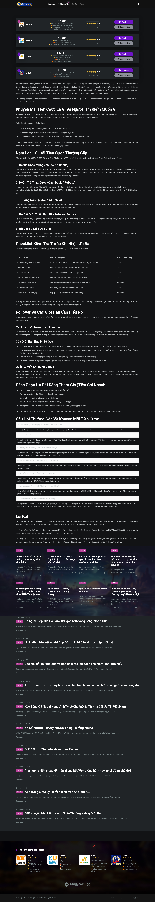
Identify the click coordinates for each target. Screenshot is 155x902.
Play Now (125, 22)
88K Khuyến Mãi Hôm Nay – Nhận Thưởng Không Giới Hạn (63, 813)
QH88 (28, 72)
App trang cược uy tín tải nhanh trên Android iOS (57, 792)
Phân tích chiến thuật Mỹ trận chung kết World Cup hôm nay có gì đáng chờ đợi (125, 591)
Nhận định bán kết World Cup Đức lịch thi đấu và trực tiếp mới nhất (61, 559)
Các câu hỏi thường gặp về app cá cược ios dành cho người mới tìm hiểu (92, 559)
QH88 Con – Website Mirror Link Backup (52, 749)
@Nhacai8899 (52, 898)
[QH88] (21, 75)
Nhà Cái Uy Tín (63, 4)
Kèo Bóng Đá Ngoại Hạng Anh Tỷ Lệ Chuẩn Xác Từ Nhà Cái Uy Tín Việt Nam (28, 591)
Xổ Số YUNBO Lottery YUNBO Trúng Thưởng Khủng (58, 591)
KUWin (29, 40)
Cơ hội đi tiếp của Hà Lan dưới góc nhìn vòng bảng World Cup (28, 559)
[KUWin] (21, 43)
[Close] (94, 845)
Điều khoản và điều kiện (132, 898)
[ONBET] (21, 59)
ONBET (29, 56)
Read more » (21, 630)
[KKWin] (21, 27)
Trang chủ (51, 4)
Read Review (125, 27)
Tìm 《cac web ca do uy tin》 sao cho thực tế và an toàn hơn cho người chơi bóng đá (124, 560)
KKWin (29, 24)
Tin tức (74, 4)
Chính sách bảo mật (117, 898)
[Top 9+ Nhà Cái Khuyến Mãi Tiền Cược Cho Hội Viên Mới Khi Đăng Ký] (24, 3)
